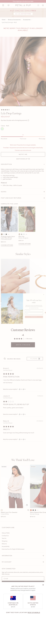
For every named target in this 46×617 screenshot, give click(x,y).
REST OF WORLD (34, 612)
